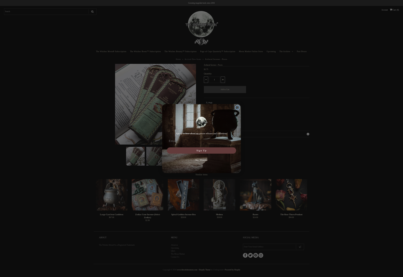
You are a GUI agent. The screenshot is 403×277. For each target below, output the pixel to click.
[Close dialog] (237, 107)
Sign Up (201, 150)
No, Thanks (201, 160)
